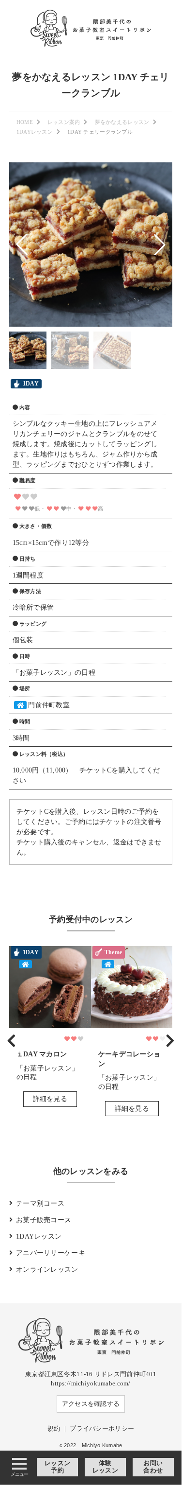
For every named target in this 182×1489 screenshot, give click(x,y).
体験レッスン (105, 1467)
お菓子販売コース (43, 1220)
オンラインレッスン (47, 1269)
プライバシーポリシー (102, 1428)
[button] (21, 244)
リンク (50, 1030)
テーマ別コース (40, 1203)
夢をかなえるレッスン (122, 122)
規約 (54, 1428)
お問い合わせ (153, 1467)
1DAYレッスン (34, 132)
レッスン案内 (63, 122)
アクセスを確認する (91, 1404)
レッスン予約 (57, 1467)
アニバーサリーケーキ (50, 1253)
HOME (24, 122)
